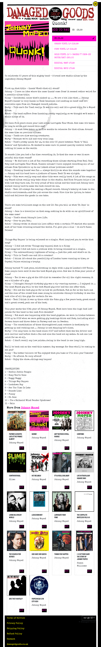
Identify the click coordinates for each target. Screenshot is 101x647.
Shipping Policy (15, 629)
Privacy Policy (15, 623)
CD (58, 38)
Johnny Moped (30, 408)
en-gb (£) (88, 618)
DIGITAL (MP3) (64, 68)
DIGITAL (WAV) (64, 63)
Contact (11, 639)
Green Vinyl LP (66, 44)
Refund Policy (14, 634)
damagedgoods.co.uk (17, 644)
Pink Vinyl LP (65, 49)
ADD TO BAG (60, 30)
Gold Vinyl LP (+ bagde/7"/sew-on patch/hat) (72, 56)
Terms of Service (16, 618)
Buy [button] (21, 448)
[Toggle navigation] (95, 3)
